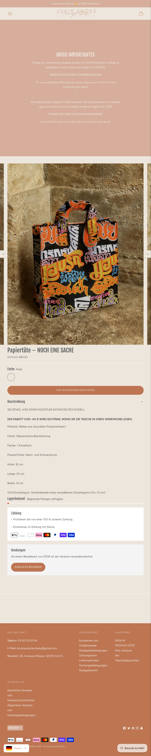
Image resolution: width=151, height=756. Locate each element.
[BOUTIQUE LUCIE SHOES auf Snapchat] (141, 728)
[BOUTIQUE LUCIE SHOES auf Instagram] (137, 728)
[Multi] (11, 377)
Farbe (11, 369)
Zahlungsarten (88, 655)
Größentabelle (87, 645)
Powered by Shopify (54, 746)
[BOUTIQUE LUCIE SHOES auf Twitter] (128, 728)
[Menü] (10, 14)
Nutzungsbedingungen (93, 665)
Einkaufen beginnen (28, 567)
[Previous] (3, 254)
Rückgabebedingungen (93, 650)
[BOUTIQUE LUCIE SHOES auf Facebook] (124, 728)
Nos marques (123, 650)
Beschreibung (16, 402)
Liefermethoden (89, 660)
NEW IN (120, 640)
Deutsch (14, 727)
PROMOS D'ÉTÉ (125, 645)
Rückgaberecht (88, 670)
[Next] (147, 254)
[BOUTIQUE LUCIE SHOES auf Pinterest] (133, 728)
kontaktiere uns (88, 640)
